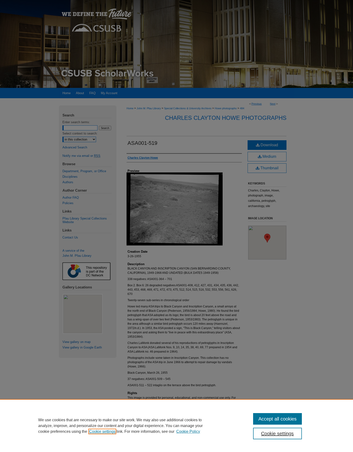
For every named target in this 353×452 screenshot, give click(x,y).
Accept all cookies (277, 418)
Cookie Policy (188, 431)
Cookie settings (102, 431)
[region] (176, 425)
